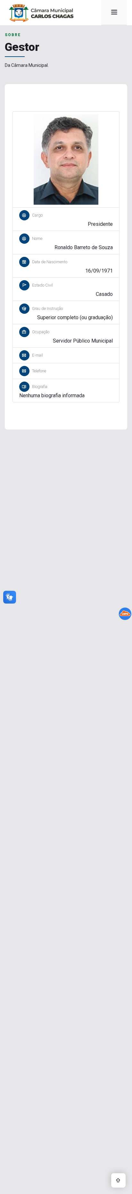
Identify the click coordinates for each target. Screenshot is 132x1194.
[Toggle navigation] (114, 13)
